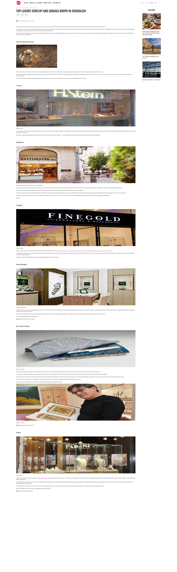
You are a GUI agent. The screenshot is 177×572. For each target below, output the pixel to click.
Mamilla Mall (99, 377)
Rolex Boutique (23, 310)
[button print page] (26, 15)
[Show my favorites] (143, 2)
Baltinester (46, 188)
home (17, 7)
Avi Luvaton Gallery (72, 377)
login (151, 2)
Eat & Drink (39, 3)
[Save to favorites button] (18, 15)
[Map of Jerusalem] (141, 2)
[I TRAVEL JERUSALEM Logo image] (18, 3)
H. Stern (64, 131)
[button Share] (22, 15)
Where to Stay (47, 3)
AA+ (160, 2)
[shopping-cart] (145, 2)
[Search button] (148, 2)
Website (18, 198)
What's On (32, 3)
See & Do (26, 3)
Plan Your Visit (56, 3)
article (20, 7)
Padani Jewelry (44, 478)
